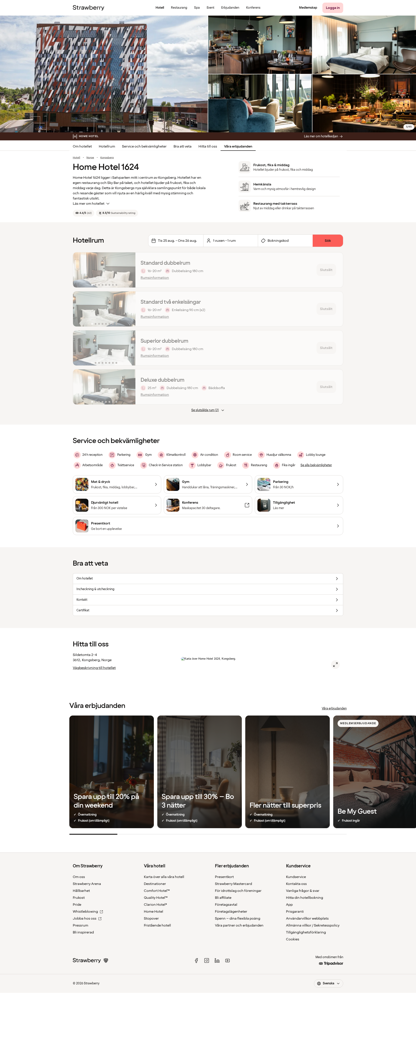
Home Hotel (153, 911)
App (289, 904)
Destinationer (155, 883)
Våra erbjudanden (238, 146)
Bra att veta (183, 146)
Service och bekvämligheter (144, 146)
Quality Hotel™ (156, 897)
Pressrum (80, 925)
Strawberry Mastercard (233, 883)
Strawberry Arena (87, 883)
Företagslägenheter (231, 911)
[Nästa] (129, 270)
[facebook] (196, 960)
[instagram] (206, 960)
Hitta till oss (207, 146)
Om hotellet (82, 146)
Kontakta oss (296, 883)
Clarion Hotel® (155, 904)
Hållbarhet (81, 890)
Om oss (79, 877)
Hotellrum (107, 146)
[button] (104, 269)
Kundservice (296, 877)
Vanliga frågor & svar (302, 890)
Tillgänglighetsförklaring (306, 932)
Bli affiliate (223, 897)
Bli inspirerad (83, 932)
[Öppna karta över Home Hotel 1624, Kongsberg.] (335, 664)
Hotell (76, 157)
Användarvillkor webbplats (307, 918)
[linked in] (217, 960)
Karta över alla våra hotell (164, 877)
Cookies (292, 939)
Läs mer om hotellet (88, 203)
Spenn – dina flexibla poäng (237, 918)
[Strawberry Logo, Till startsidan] (88, 7)
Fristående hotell (157, 925)
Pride (77, 904)
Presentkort (224, 877)
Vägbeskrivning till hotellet (94, 667)
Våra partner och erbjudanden (239, 925)
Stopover (151, 918)
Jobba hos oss (84, 918)
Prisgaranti (295, 911)
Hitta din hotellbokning (304, 897)
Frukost (79, 897)
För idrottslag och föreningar (238, 890)
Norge (90, 157)
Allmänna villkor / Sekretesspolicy (313, 925)
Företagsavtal (226, 904)
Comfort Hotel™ (157, 890)
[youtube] (227, 960)
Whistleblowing (85, 911)
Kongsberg (107, 157)
